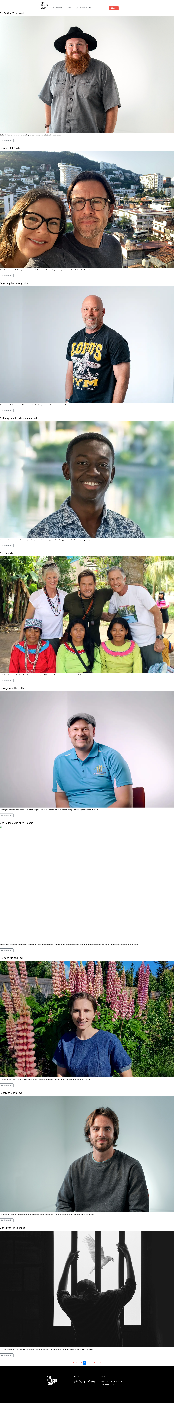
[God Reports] (87, 614)
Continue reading (6, 140)
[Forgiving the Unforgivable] (87, 344)
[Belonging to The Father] (87, 749)
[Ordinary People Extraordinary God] (87, 479)
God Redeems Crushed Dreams (16, 823)
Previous (76, 1363)
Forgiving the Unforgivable (14, 283)
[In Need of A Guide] (87, 209)
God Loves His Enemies (12, 1227)
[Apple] (80, 1381)
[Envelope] (93, 1381)
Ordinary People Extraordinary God (18, 418)
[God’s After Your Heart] (87, 74)
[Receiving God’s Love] (87, 1154)
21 (95, 1363)
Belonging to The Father (12, 688)
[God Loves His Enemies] (87, 1289)
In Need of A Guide (10, 148)
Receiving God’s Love (11, 1092)
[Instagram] (75, 1381)
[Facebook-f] (84, 1381)
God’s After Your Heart (12, 13)
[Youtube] (88, 1381)
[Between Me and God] (87, 1019)
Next (99, 1363)
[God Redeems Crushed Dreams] (87, 884)
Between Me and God (11, 957)
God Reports (6, 553)
